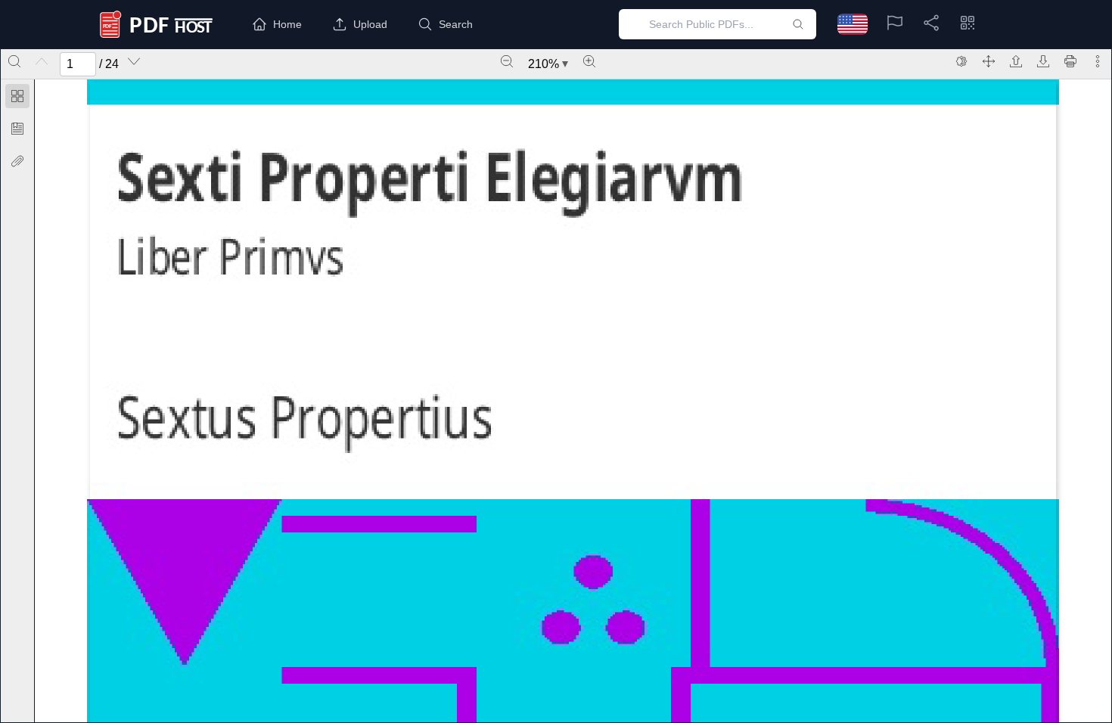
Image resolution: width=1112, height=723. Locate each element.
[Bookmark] (17, 128)
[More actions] (1098, 61)
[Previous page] (42, 61)
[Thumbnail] (17, 96)
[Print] (1070, 61)
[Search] (14, 61)
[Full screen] (989, 61)
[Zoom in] (589, 61)
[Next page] (134, 61)
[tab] (17, 98)
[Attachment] (17, 161)
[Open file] (1016, 61)
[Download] (1043, 61)
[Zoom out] (507, 61)
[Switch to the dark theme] (961, 61)
